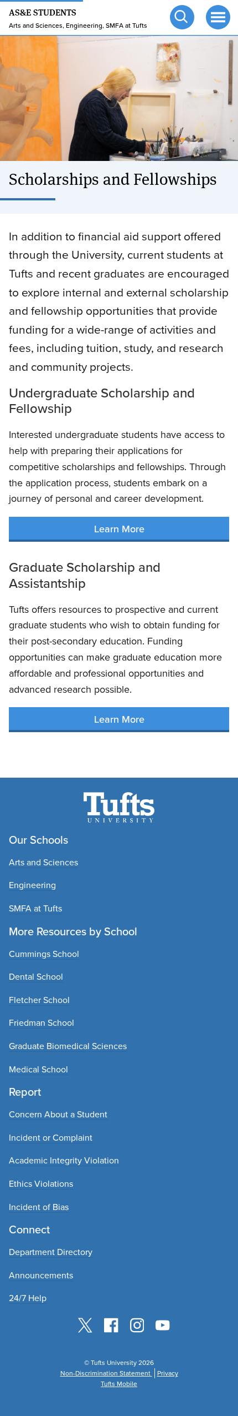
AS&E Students (42, 12)
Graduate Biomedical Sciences (68, 1046)
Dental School (36, 976)
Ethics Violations (41, 1183)
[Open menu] (217, 16)
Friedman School (41, 1022)
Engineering (32, 885)
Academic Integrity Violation (64, 1160)
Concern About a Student (58, 1114)
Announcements (41, 1275)
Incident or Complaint (50, 1137)
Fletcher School (39, 1000)
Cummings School (44, 954)
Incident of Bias (39, 1207)
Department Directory (50, 1252)
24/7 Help (27, 1298)
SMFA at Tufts (35, 908)
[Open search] (181, 16)
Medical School (38, 1069)
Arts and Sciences (43, 862)
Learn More (119, 529)
